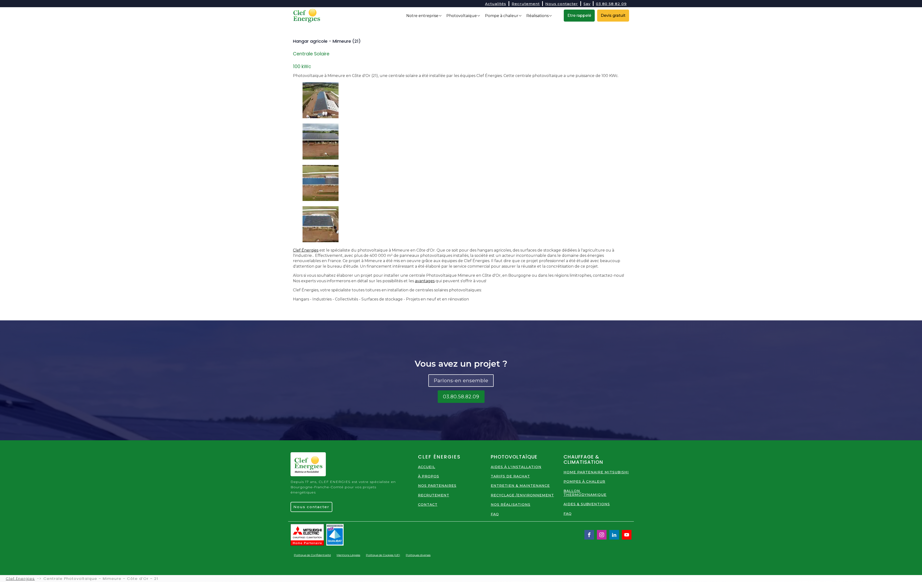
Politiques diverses (418, 555)
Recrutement (526, 3)
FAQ (495, 514)
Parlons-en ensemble (461, 380)
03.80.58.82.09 (461, 397)
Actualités (495, 3)
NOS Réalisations (510, 504)
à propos (428, 476)
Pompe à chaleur (501, 15)
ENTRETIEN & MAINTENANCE (520, 486)
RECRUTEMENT (433, 495)
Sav (586, 3)
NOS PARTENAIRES (437, 486)
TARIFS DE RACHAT (510, 476)
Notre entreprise (422, 15)
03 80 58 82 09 (611, 3)
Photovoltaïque (461, 15)
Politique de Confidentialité (312, 555)
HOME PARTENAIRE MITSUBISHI (596, 472)
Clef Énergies (305, 250)
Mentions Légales (348, 555)
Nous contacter (561, 3)
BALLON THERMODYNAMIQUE (585, 493)
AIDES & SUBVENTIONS (587, 504)
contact (427, 505)
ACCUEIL (426, 467)
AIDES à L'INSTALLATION (516, 467)
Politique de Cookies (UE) (383, 555)
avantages (425, 281)
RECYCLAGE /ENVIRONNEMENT (522, 495)
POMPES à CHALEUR (584, 481)
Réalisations (537, 15)
